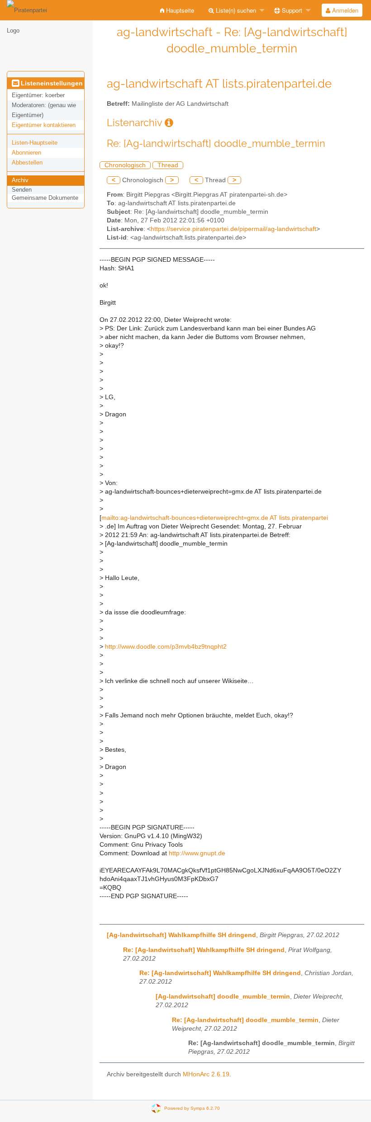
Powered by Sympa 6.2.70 (192, 1108)
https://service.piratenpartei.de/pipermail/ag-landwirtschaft (233, 229)
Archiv (20, 180)
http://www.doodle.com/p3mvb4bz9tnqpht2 (166, 646)
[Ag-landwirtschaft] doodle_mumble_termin (223, 996)
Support (291, 10)
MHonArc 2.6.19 (206, 1074)
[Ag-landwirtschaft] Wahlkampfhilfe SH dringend (181, 935)
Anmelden (344, 10)
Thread (167, 165)
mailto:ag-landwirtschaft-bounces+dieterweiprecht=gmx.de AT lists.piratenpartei (214, 517)
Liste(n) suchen (235, 10)
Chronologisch (125, 165)
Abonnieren (26, 152)
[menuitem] (177, 10)
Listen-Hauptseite (34, 142)
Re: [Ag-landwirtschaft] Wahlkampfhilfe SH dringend (204, 950)
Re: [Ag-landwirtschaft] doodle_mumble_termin (245, 1020)
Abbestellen (27, 162)
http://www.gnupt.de (197, 853)
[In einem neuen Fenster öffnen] (169, 122)
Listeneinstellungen (51, 83)
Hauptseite (179, 10)
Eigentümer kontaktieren (44, 125)
